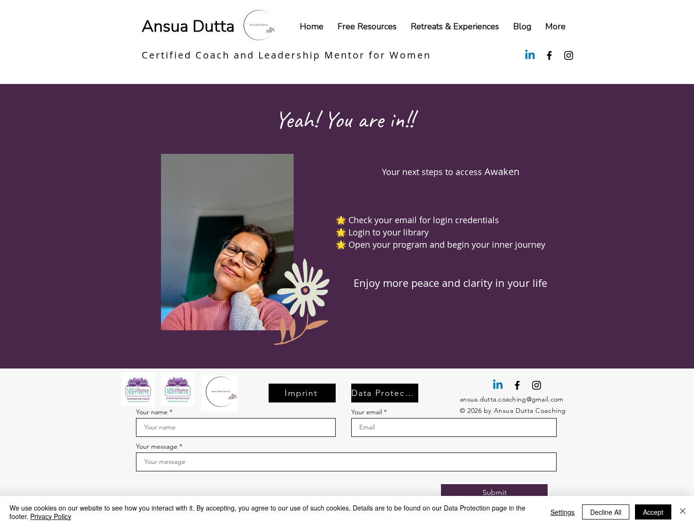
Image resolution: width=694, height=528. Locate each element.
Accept (653, 512)
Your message (157, 446)
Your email (366, 412)
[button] (555, 26)
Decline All (605, 512)
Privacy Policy (50, 516)
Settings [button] (562, 512)
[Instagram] (569, 55)
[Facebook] (549, 55)
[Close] (682, 511)
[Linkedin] (530, 55)
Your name (152, 412)
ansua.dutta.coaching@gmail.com (511, 399)
